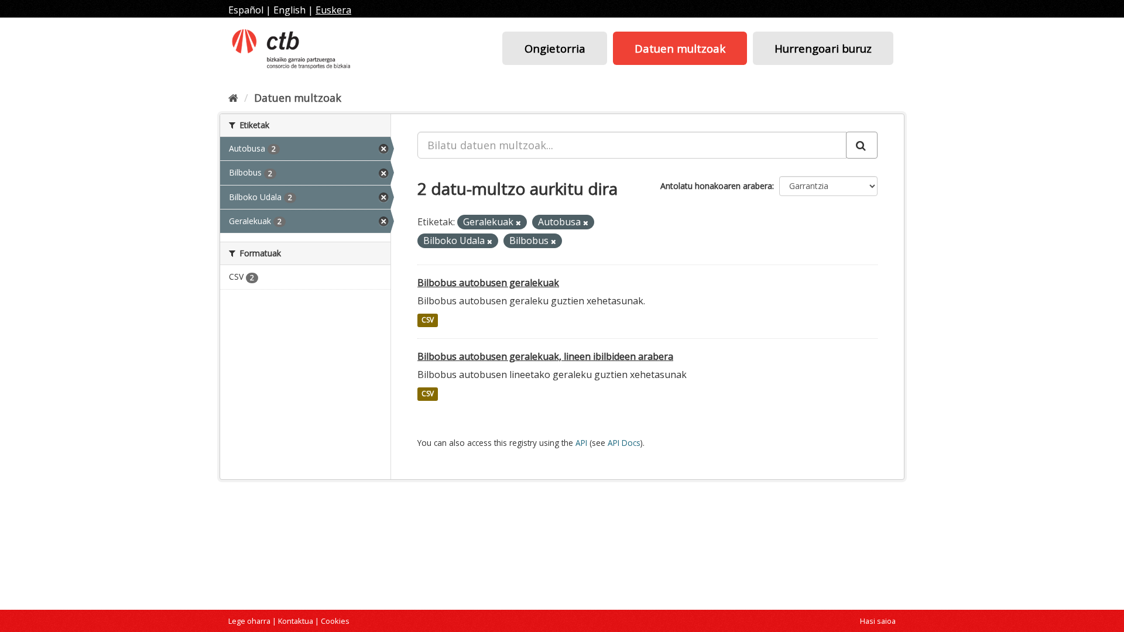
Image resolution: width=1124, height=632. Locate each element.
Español (245, 10)
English (289, 10)
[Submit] (862, 145)
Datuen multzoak (680, 48)
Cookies (335, 621)
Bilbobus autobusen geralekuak (488, 282)
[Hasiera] (233, 98)
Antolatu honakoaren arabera (716, 185)
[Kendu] (518, 222)
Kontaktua (295, 621)
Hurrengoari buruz (823, 48)
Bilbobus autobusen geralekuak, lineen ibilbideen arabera (545, 356)
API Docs (624, 442)
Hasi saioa (878, 621)
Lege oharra (249, 621)
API (581, 442)
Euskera (333, 10)
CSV (428, 320)
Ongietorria (555, 48)
